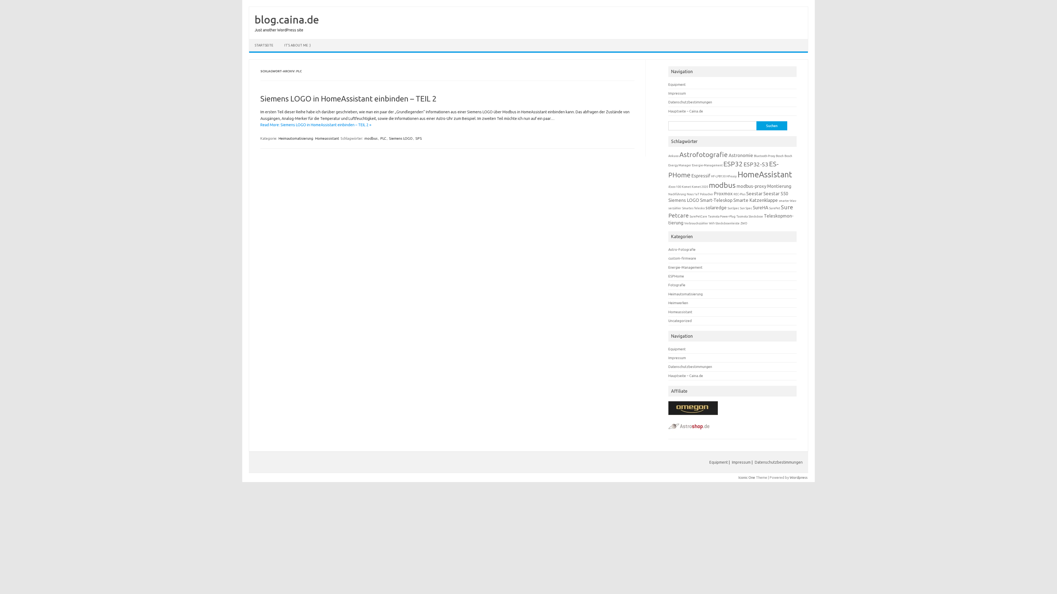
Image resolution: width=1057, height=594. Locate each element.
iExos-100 (674, 186)
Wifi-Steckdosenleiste (724, 223)
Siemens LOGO (401, 138)
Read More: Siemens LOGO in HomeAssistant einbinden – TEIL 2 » (315, 125)
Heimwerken (678, 303)
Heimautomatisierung (296, 138)
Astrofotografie (703, 154)
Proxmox (723, 193)
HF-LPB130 (718, 176)
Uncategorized (680, 321)
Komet (686, 186)
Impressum (677, 93)
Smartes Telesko (693, 208)
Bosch (780, 156)
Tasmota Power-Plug (721, 216)
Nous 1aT (693, 194)
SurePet (774, 208)
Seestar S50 (775, 193)
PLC (383, 138)
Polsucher (706, 194)
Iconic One (747, 477)
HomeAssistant (764, 174)
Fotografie (676, 285)
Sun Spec (746, 208)
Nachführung (677, 194)
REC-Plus (739, 194)
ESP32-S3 (755, 164)
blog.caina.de (287, 19)
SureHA (760, 207)
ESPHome (676, 276)
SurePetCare (698, 216)
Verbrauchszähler (696, 223)
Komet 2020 (700, 186)
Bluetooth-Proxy (764, 156)
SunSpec (733, 208)
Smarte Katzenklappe (755, 200)
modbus (371, 138)
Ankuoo (673, 156)
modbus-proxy (751, 186)
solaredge (716, 207)
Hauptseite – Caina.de (685, 111)
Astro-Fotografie (682, 249)
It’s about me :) (297, 45)
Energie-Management (707, 165)
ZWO (743, 223)
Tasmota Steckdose (749, 216)
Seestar (754, 193)
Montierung (779, 186)
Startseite (264, 45)
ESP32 (733, 164)
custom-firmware (682, 258)
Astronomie (741, 155)
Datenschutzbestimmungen (690, 102)
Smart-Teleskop (716, 200)
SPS (418, 138)
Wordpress (799, 477)
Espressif (700, 175)
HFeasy (731, 176)
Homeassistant (327, 138)
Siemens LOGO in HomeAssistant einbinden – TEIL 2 (348, 98)
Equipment (677, 84)
